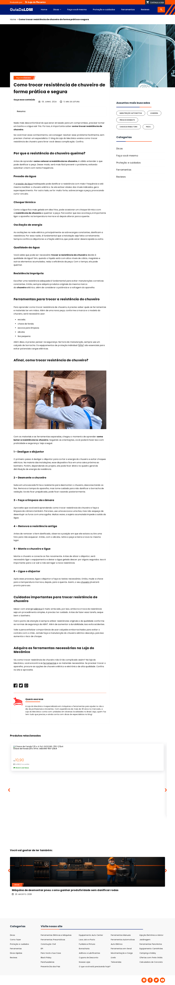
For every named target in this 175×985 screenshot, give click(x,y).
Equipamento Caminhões (151, 948)
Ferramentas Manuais (121, 935)
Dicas (56, 9)
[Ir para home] (21, 9)
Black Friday (46, 957)
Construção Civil (48, 944)
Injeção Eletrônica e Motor (151, 935)
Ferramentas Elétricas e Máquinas (56, 935)
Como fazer (15, 939)
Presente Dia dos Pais (50, 966)
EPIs (81, 345)
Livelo (113, 957)
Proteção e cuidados (104, 9)
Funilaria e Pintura (87, 944)
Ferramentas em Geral (121, 948)
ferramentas (49, 663)
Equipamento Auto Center (91, 935)
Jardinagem (145, 939)
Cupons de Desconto (88, 957)
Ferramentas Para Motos (151, 944)
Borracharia (84, 948)
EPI (42, 948)
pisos (148, 127)
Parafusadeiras (47, 962)
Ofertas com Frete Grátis (151, 957)
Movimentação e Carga (122, 953)
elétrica (38, 608)
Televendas (116, 962)
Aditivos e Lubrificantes (89, 953)
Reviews (145, 9)
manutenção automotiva (131, 113)
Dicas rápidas (16, 953)
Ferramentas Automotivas (123, 939)
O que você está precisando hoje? (94, 966)
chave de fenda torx (128, 127)
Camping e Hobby (148, 953)
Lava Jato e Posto (87, 939)
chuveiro (85, 582)
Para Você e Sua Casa (51, 953)
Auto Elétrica (116, 944)
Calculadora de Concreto (151, 962)
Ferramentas (128, 9)
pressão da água (24, 183)
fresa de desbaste (127, 120)
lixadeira (154, 113)
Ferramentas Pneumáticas (53, 939)
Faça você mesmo (77, 9)
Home (44, 9)
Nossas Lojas (84, 962)
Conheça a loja (157, 2)
